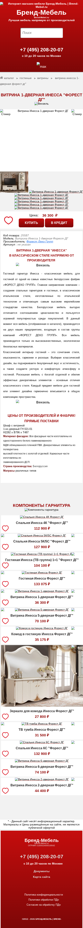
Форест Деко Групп (39, 241)
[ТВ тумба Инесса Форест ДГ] (42, 724)
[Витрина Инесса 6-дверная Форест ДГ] (41, 761)
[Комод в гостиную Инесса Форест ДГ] (41, 628)
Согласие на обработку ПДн (44, 904)
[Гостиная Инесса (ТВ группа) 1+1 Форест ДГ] (42, 554)
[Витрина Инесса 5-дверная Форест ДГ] (41, 610)
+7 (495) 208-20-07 (41, 49)
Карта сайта (41, 876)
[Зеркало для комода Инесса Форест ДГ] (42, 705)
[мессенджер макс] (41, 66)
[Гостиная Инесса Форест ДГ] (42, 573)
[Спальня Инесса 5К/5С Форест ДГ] (42, 536)
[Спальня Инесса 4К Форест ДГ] (41, 517)
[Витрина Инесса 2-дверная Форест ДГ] (41, 779)
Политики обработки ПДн (43, 899)
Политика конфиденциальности (43, 894)
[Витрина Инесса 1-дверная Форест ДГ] (41, 140)
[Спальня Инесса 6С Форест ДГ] (42, 742)
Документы (42, 871)
